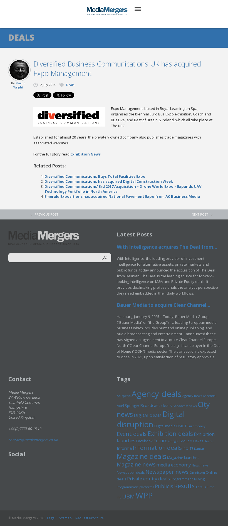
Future (160, 441)
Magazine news (136, 464)
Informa (124, 448)
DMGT (181, 425)
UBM (128, 496)
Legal (51, 518)
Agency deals (157, 393)
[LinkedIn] (119, 22)
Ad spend (124, 396)
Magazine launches (183, 457)
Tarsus (200, 487)
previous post (46, 214)
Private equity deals (148, 478)
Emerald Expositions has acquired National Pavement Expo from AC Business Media (122, 196)
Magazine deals (141, 456)
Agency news (192, 396)
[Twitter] (106, 22)
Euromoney (196, 426)
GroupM (185, 441)
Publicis (164, 486)
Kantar (199, 448)
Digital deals (148, 415)
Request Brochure (89, 518)
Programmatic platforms (135, 487)
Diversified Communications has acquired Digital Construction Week (108, 181)
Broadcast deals (156, 405)
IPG (185, 448)
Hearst (209, 441)
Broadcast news (185, 406)
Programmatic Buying (188, 479)
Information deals (157, 447)
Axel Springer (128, 405)
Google (173, 441)
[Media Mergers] (107, 11)
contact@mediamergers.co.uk (33, 439)
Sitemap (65, 518)
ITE (191, 448)
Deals (70, 85)
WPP (144, 495)
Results (184, 486)
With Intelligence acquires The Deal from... (167, 247)
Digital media (164, 425)
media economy (173, 464)
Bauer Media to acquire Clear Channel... (163, 305)
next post (200, 214)
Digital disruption (151, 419)
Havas (198, 441)
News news (200, 465)
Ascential (209, 396)
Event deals (132, 434)
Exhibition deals (170, 433)
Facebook (144, 440)
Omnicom (197, 472)
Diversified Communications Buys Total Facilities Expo (94, 176)
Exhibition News (85, 154)
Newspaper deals (131, 472)
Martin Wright (19, 85)
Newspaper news (167, 471)
